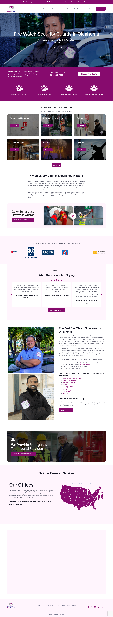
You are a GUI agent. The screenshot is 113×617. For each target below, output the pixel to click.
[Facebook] (88, 607)
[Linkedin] (98, 607)
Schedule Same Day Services (22, 453)
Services (45, 9)
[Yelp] (102, 607)
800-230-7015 (56, 75)
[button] (49, 9)
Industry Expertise (57, 9)
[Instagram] (95, 607)
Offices (69, 9)
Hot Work (80, 363)
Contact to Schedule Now (22, 219)
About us (76, 9)
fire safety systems (85, 364)
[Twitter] (92, 607)
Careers (91, 9)
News (84, 9)
